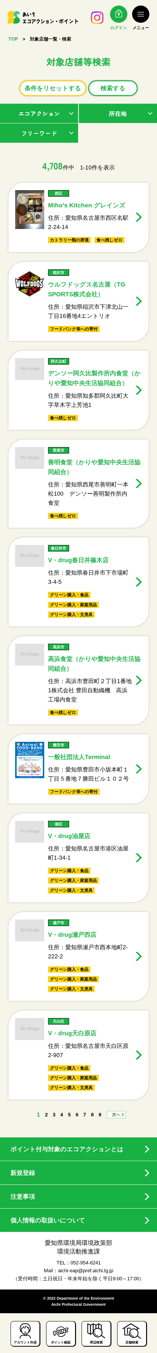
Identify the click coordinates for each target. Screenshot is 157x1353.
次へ (116, 1114)
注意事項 (23, 1196)
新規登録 (23, 1172)
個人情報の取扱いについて (48, 1220)
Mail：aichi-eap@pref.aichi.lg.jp (78, 1270)
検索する (113, 88)
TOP (13, 39)
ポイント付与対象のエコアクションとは (67, 1149)
